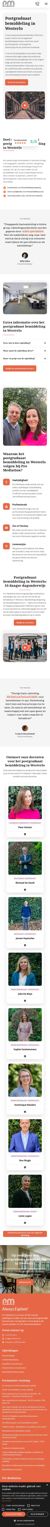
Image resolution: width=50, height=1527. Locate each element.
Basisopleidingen (8, 1356)
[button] (25, 1520)
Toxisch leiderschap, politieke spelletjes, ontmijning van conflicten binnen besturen (22, 1453)
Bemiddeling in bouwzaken (12, 1469)
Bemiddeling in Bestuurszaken (13, 1372)
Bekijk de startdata (25, 622)
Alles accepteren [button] (14, 1514)
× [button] (47, 1485)
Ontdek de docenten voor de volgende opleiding (25, 1233)
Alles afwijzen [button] (37, 1514)
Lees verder (6, 1501)
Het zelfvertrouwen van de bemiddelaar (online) (20, 1423)
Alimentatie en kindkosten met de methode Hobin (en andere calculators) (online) (25, 1436)
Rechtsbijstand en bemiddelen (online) (16, 1431)
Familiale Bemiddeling (10, 1360)
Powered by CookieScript (25, 1524)
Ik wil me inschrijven (17, 82)
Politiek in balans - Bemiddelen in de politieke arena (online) (24, 1427)
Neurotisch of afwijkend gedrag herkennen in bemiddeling (23, 1465)
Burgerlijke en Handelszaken (12, 1364)
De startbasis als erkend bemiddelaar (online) (19, 1386)
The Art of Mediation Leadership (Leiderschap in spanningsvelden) (20, 1417)
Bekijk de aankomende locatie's (20, 368)
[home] (8, 4)
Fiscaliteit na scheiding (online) (13, 1448)
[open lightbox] (25, 105)
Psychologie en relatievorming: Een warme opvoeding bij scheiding (23, 1460)
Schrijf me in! (25, 1282)
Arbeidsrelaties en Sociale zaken (14, 1368)
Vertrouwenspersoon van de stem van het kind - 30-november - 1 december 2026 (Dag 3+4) (21, 1395)
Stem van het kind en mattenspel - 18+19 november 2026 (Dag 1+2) (23, 1401)
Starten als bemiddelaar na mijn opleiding (17, 1390)
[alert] (25, 1504)
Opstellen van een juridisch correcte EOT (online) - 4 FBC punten (23, 1442)
